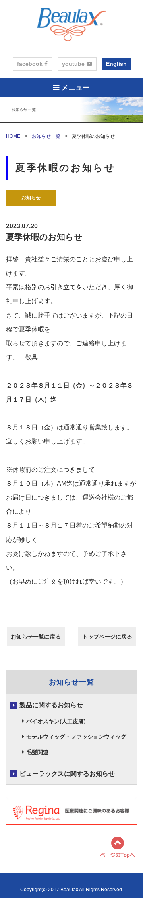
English (116, 64)
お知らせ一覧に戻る (36, 636)
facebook (30, 64)
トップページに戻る (107, 636)
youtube (73, 64)
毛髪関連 (37, 752)
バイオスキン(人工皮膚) (56, 721)
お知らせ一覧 (46, 136)
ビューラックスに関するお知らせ (67, 773)
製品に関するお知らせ (51, 705)
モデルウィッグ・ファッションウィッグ (76, 736)
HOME (13, 136)
